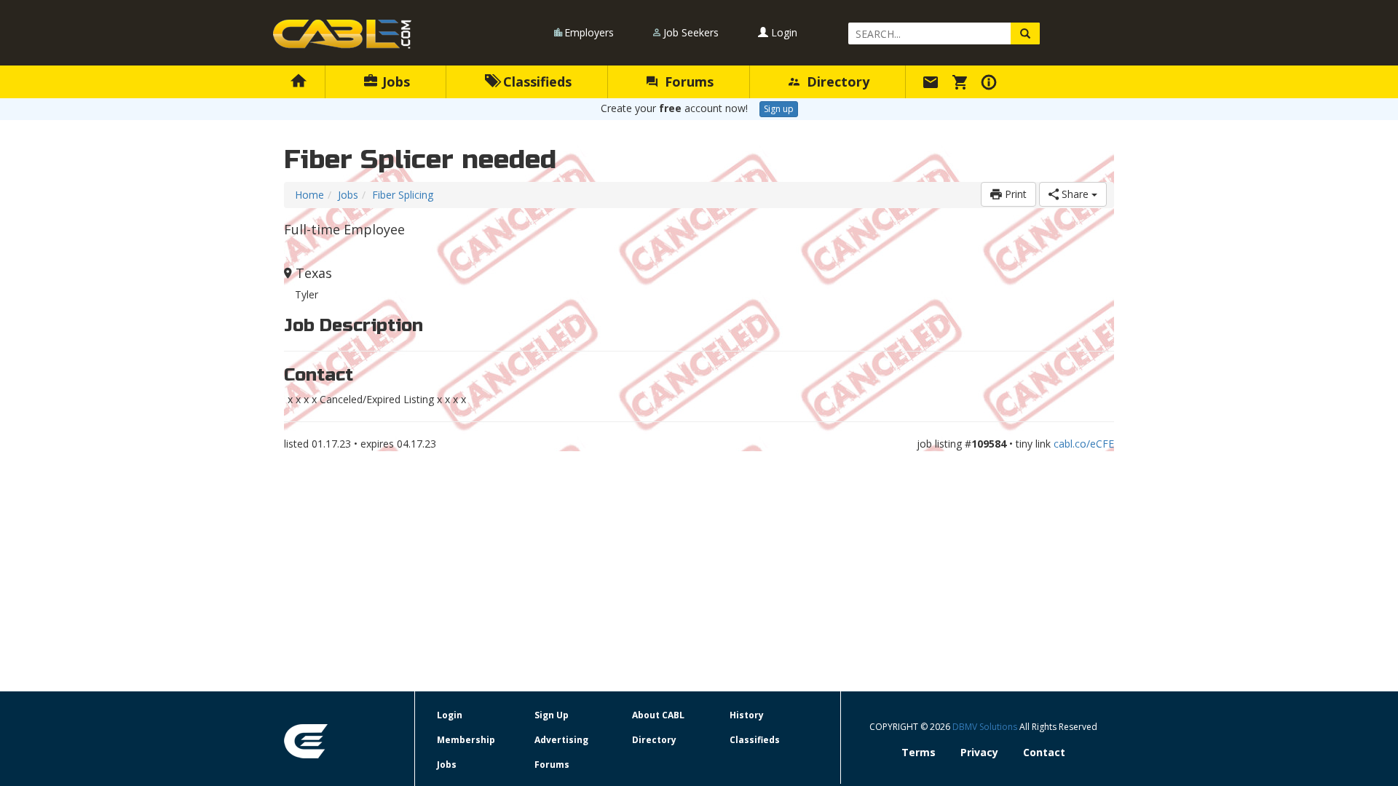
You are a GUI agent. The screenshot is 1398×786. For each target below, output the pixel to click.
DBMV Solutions (985, 726)
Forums (687, 81)
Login (782, 32)
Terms (918, 752)
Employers (589, 32)
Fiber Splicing (402, 195)
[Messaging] (932, 81)
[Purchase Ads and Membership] (961, 81)
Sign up (779, 109)
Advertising (561, 740)
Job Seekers (691, 32)
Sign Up (551, 715)
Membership (466, 740)
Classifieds (535, 81)
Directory (836, 81)
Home (309, 195)
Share (1075, 194)
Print (1014, 194)
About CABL (658, 715)
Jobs (394, 81)
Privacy (979, 752)
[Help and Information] (991, 81)
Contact (1044, 752)
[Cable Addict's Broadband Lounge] (342, 34)
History (747, 715)
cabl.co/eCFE (1084, 443)
